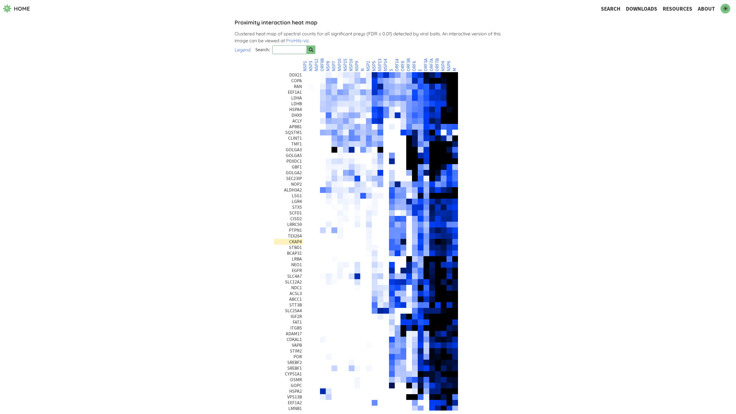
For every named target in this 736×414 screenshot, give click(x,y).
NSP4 (443, 66)
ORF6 (414, 66)
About (706, 8)
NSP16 (351, 65)
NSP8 (328, 66)
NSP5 (374, 66)
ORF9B (322, 64)
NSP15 (345, 65)
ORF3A (426, 64)
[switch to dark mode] (725, 9)
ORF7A (431, 64)
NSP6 (449, 66)
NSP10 (339, 65)
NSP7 (334, 66)
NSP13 (380, 65)
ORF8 (403, 66)
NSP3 (311, 66)
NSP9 (357, 66)
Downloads (641, 8)
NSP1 (305, 66)
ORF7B (437, 64)
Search (610, 8)
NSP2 (368, 66)
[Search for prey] (311, 49)
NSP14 (385, 65)
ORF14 (397, 65)
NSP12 (316, 65)
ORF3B (408, 64)
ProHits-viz (297, 40)
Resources (677, 8)
